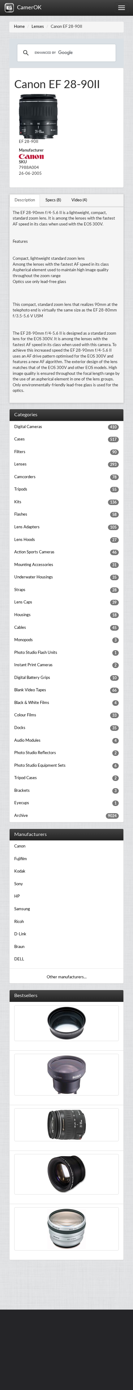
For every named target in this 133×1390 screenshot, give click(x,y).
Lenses (38, 27)
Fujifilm (20, 859)
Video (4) (79, 200)
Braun (19, 947)
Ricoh (19, 922)
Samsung (22, 909)
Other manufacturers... (67, 977)
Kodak (19, 871)
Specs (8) (53, 200)
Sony (18, 884)
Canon (19, 846)
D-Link (20, 934)
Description (25, 200)
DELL (19, 959)
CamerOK (27, 8)
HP (17, 896)
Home (19, 27)
